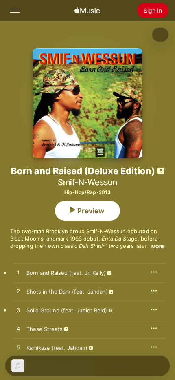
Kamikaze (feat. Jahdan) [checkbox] (57, 348)
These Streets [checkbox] (44, 329)
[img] (87, 10)
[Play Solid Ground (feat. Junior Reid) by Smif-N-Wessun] (18, 310)
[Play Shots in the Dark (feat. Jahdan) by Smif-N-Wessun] (18, 291)
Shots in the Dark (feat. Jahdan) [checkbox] (67, 291)
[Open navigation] (15, 11)
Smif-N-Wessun (88, 182)
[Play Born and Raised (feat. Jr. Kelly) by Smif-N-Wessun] (18, 272)
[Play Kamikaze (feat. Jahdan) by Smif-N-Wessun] (18, 347)
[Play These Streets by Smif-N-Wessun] (18, 329)
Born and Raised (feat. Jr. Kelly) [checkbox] (66, 273)
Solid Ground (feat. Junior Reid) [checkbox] (66, 310)
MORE (158, 247)
